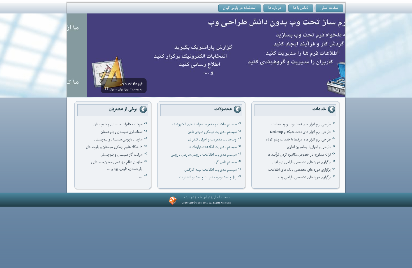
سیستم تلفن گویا (225, 162)
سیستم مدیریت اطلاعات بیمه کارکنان (210, 170)
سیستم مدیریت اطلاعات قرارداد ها (213, 147)
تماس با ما (300, 7)
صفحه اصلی (329, 7)
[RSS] (173, 200)
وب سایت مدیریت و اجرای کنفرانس (212, 139)
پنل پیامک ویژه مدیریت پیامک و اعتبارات (208, 177)
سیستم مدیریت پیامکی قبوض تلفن (212, 132)
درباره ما (274, 7)
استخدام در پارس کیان (239, 7)
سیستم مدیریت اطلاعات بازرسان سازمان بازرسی (204, 154)
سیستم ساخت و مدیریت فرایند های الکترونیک (204, 124)
